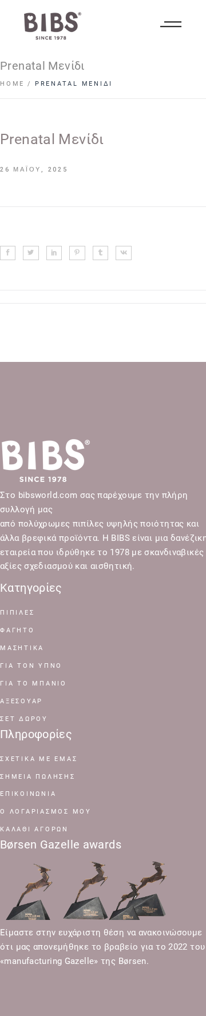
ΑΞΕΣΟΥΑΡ (21, 701)
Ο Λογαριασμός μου (46, 811)
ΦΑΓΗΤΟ (17, 630)
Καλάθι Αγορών (34, 829)
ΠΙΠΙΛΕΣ (17, 612)
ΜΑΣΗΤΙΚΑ (22, 648)
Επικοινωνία (28, 794)
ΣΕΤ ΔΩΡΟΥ (24, 719)
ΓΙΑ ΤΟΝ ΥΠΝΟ (31, 666)
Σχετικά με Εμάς (38, 759)
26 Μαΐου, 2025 (34, 169)
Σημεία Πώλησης (38, 776)
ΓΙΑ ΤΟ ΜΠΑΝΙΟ (33, 683)
